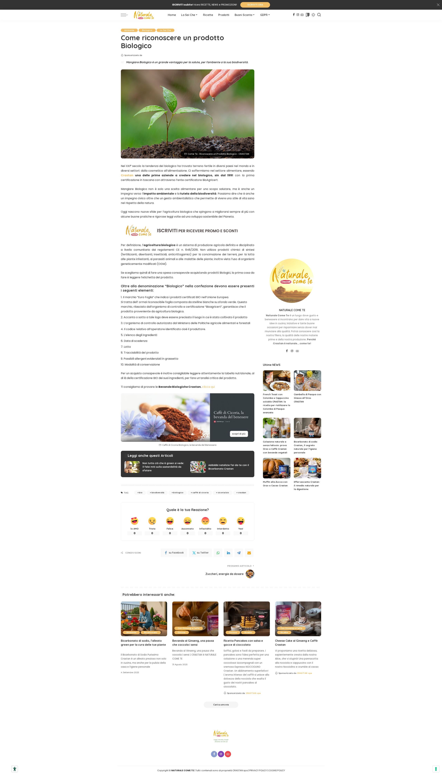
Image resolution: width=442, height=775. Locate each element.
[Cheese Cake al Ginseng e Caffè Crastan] (298, 618)
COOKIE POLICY (276, 770)
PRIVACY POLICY (258, 770)
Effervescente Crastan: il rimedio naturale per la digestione (307, 485)
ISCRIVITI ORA (255, 4)
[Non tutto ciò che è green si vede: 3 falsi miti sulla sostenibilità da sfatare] (154, 467)
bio (140, 492)
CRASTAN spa (253, 693)
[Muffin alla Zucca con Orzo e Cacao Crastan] (276, 468)
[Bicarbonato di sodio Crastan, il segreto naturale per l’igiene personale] (307, 428)
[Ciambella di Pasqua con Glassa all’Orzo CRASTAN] (307, 380)
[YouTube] (302, 15)
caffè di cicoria (201, 492)
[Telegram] (238, 552)
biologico (178, 492)
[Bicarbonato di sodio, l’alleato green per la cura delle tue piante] (144, 618)
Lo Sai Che (165, 30)
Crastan (127, 175)
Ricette (248, 632)
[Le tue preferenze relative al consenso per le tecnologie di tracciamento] (436, 769)
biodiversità (158, 492)
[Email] (249, 552)
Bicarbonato (150, 632)
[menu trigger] (126, 15)
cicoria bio (223, 492)
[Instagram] (297, 15)
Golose (181, 632)
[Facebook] (293, 15)
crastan (242, 492)
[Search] (319, 15)
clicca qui (208, 387)
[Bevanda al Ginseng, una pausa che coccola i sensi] (195, 618)
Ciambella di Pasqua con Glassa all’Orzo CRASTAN (307, 398)
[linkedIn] (228, 552)
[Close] (438, 5)
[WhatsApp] (218, 552)
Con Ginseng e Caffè (189, 628)
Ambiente (129, 30)
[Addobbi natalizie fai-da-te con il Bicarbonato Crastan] (220, 467)
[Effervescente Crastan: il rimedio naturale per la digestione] (307, 468)
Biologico (147, 30)
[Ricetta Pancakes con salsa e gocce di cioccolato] (247, 618)
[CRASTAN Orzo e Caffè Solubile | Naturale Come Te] (147, 15)
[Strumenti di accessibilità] (14, 769)
